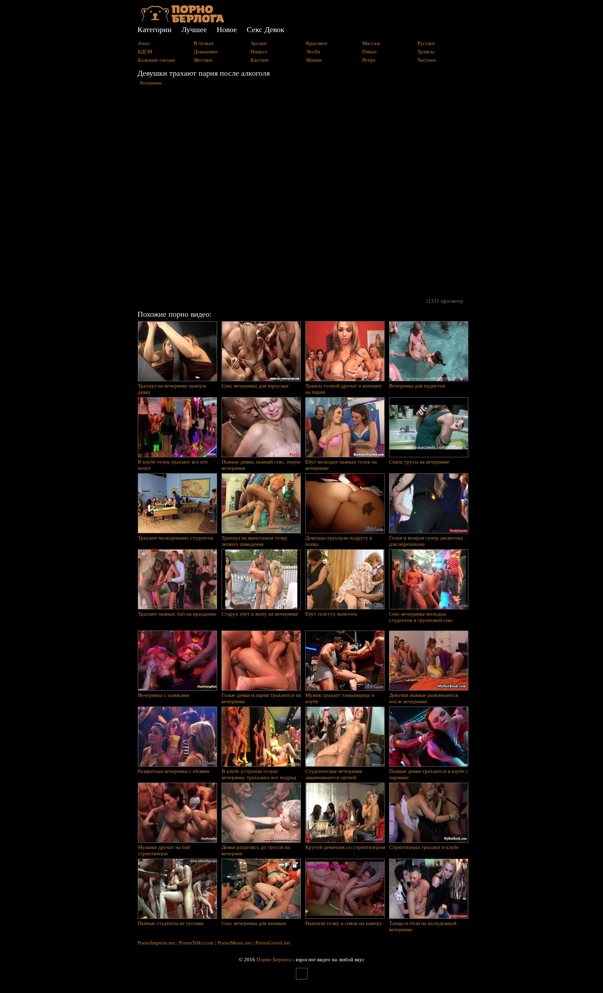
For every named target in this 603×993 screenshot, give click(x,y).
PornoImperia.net (156, 943)
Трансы (425, 51)
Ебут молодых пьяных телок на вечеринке (341, 465)
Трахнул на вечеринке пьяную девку (172, 389)
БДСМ (145, 51)
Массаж (371, 43)
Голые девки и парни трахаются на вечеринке (261, 698)
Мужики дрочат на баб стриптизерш (164, 850)
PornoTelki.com (196, 943)
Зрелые (259, 43)
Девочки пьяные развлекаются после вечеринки (423, 698)
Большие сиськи (156, 60)
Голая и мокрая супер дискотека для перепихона (426, 541)
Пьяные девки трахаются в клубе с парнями (428, 774)
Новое (227, 29)
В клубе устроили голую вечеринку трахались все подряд (259, 774)
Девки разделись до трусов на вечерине (256, 850)
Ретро (368, 60)
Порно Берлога (273, 959)
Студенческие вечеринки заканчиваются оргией (333, 774)
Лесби (313, 51)
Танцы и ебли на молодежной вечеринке (422, 926)
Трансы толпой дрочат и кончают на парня (343, 389)
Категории (154, 29)
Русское (426, 43)
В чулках (204, 43)
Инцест (259, 51)
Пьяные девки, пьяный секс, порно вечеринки (261, 465)
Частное (426, 60)
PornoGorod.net (272, 943)
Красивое (317, 43)
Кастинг (260, 60)
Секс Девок (265, 29)
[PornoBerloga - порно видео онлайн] (182, 21)
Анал (143, 43)
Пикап (369, 51)
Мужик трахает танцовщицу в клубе (339, 698)
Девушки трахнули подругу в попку (338, 541)
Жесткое (203, 60)
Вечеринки (151, 83)
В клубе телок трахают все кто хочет (173, 465)
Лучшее (194, 29)
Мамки (314, 60)
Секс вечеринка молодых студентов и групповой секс (421, 617)
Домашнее (206, 51)
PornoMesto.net (234, 943)
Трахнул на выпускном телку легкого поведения (255, 541)
